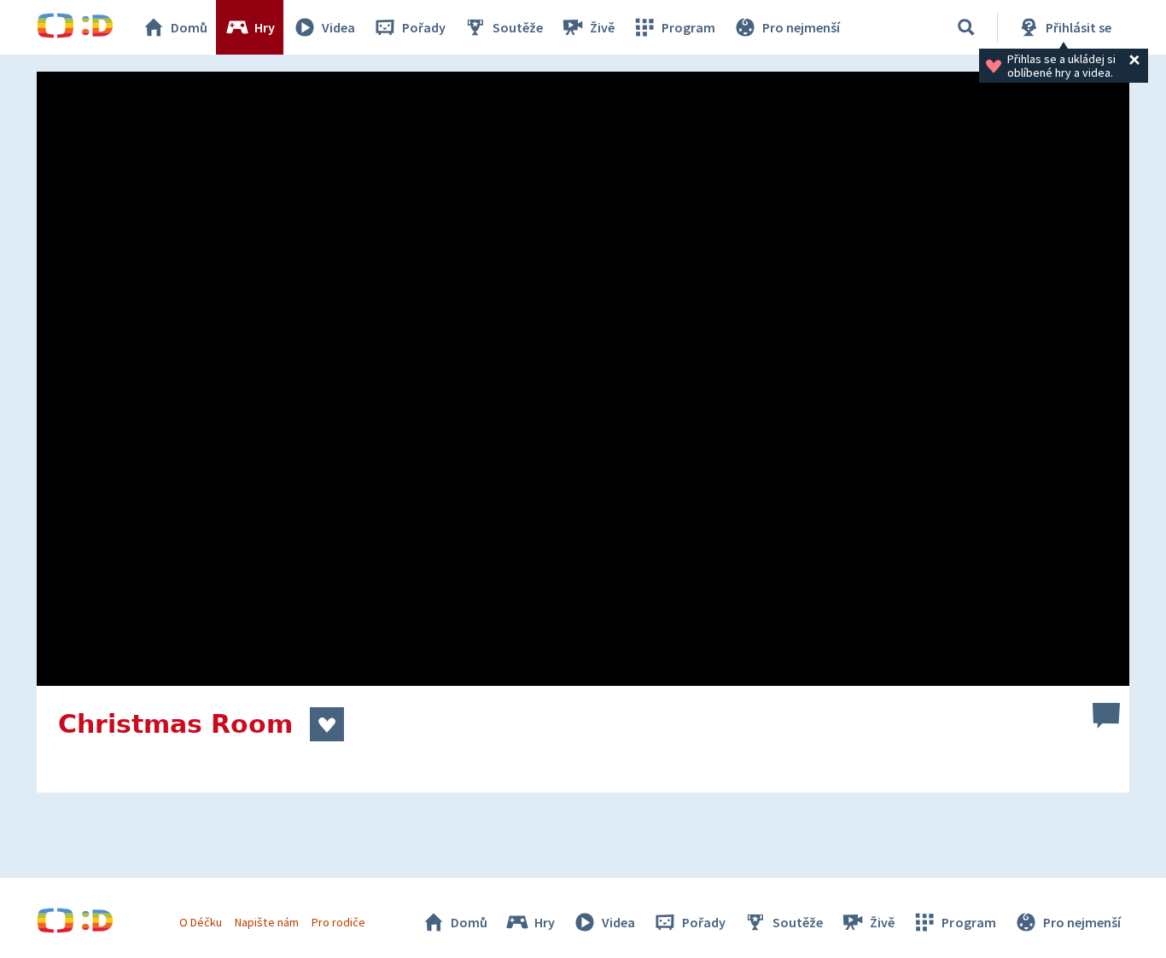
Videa (338, 27)
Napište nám (266, 922)
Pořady (424, 27)
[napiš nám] (1106, 716)
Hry (264, 27)
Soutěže (518, 27)
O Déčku (200, 922)
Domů (189, 27)
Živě (602, 27)
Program (688, 27)
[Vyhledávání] (966, 27)
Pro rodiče (338, 922)
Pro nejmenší (801, 27)
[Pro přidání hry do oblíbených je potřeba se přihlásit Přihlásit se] (327, 724)
